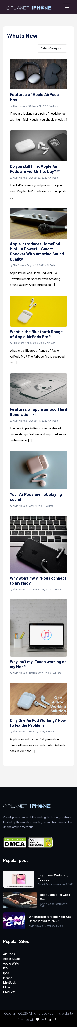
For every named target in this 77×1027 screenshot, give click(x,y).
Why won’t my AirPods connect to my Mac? (38, 580)
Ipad (6, 973)
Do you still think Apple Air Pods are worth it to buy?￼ (35, 169)
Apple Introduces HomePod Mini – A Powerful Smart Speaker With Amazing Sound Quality (37, 251)
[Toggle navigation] (67, 7)
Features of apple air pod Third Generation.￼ (38, 412)
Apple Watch (11, 963)
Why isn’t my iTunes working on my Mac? (38, 664)
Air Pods (9, 954)
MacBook (9, 982)
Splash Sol (52, 1020)
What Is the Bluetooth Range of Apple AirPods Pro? (36, 334)
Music (7, 987)
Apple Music (11, 959)
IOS (5, 968)
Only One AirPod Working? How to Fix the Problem (38, 722)
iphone (7, 978)
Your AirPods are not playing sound (36, 497)
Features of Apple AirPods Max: (34, 97)
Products (9, 992)
